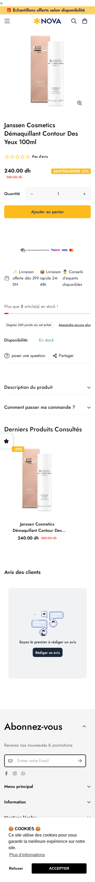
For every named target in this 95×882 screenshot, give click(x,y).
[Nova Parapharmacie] (47, 21)
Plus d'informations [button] (27, 855)
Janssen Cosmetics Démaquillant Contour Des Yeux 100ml (37, 527)
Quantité (12, 194)
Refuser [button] (16, 868)
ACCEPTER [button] (59, 868)
